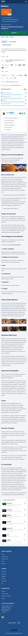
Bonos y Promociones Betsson (11, 118)
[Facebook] (11, 630)
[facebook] (20, 113)
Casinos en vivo (5, 559)
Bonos (3, 554)
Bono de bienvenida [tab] (6, 44)
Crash (3, 561)
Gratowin (4, 578)
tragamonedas (5, 308)
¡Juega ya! (14, 32)
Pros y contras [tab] (12, 41)
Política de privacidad (6, 596)
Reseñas (3, 563)
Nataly (7, 112)
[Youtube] (16, 630)
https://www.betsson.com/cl (12, 81)
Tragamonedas (5, 556)
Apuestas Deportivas (9, 122)
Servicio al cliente (8, 127)
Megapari (4, 576)
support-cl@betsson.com (15, 85)
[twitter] (22, 113)
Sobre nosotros (5, 593)
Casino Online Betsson (9, 120)
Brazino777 (4, 571)
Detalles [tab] (4, 41)
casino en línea (5, 136)
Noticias (3, 598)
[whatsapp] (24, 113)
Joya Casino (4, 581)
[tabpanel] (14, 67)
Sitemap (3, 591)
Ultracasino (4, 574)
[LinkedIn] (14, 112)
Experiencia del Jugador (10, 125)
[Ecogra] (12, 623)
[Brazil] (3, 617)
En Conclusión (8, 129)
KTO (2, 583)
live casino (11, 417)
